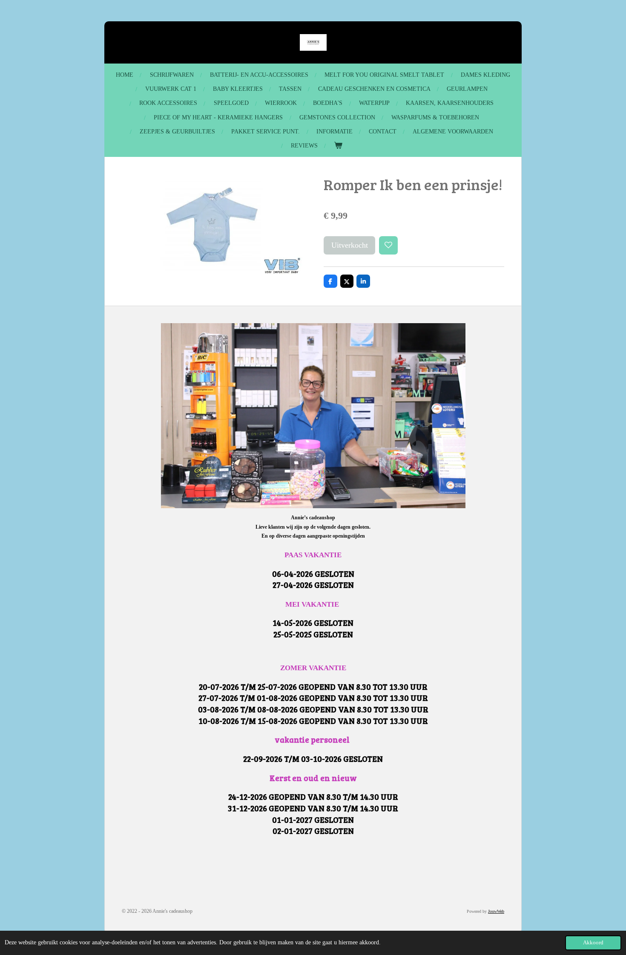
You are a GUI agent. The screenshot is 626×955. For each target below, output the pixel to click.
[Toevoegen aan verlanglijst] (388, 245)
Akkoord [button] (593, 943)
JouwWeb (496, 911)
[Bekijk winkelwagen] (338, 146)
